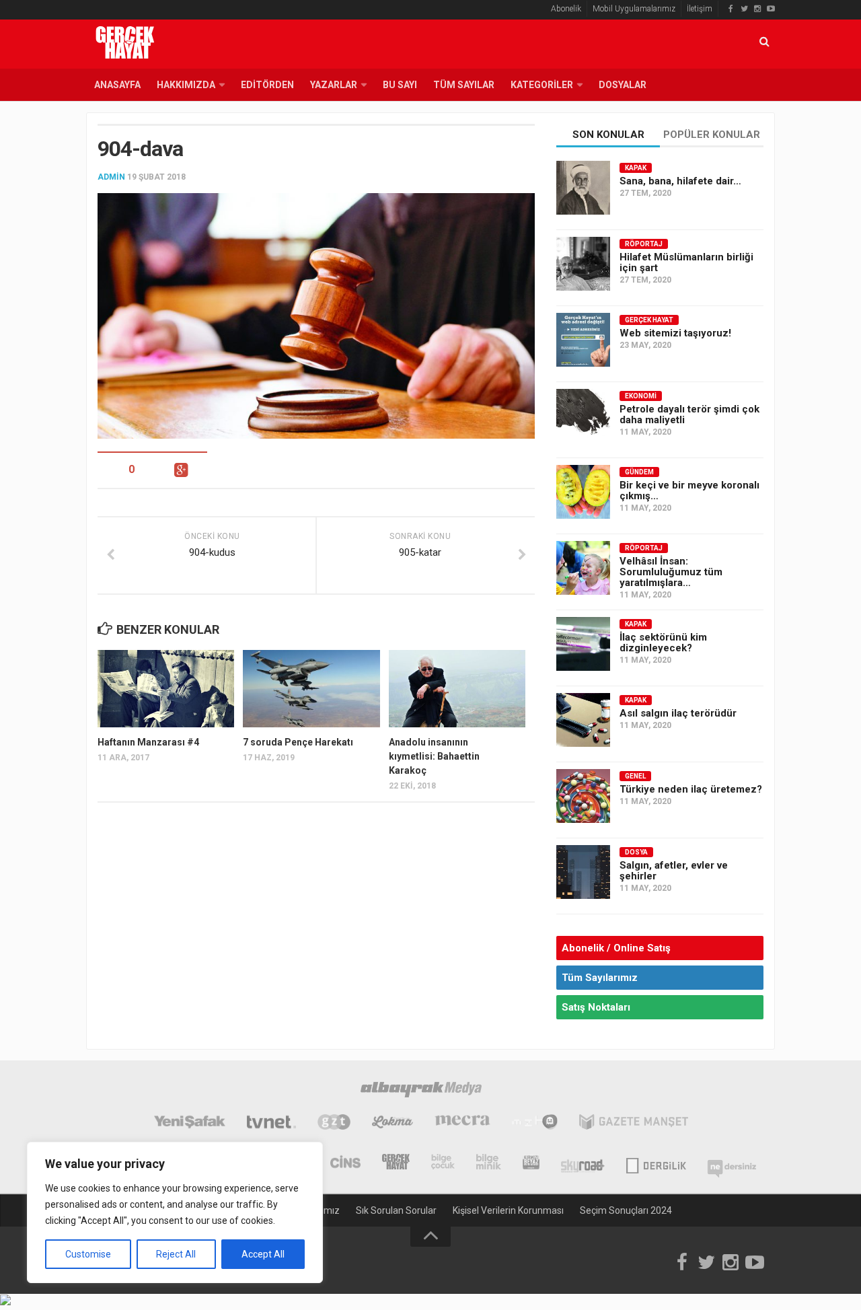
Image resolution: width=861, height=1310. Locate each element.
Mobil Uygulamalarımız (634, 8)
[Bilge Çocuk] (443, 1163)
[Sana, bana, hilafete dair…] (583, 188)
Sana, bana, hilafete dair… (680, 181)
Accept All (263, 1254)
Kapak (635, 168)
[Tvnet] (271, 1123)
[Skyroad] (583, 1163)
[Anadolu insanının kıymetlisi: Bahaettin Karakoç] (457, 688)
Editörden (267, 84)
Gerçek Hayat (649, 320)
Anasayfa (117, 84)
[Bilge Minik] (488, 1163)
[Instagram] (757, 8)
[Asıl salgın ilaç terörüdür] (583, 720)
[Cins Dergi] (345, 1163)
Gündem (639, 472)
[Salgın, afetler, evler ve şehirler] (583, 872)
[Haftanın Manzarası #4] (166, 688)
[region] (175, 1212)
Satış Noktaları (596, 1007)
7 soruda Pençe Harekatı (298, 742)
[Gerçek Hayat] (396, 1163)
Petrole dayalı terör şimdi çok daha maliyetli (689, 414)
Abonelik (566, 8)
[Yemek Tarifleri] (392, 1123)
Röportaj (644, 244)
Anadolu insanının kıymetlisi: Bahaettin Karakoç (434, 756)
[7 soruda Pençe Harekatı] (311, 688)
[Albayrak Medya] (421, 1091)
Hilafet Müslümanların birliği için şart (686, 262)
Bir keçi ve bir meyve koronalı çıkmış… (689, 490)
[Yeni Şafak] (189, 1123)
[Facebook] (730, 8)
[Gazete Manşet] (633, 1123)
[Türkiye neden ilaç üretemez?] (583, 796)
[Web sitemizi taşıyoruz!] (583, 340)
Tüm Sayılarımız (600, 978)
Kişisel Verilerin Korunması (508, 1210)
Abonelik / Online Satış (616, 948)
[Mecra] (463, 1123)
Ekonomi (641, 396)
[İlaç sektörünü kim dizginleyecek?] (583, 644)
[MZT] (534, 1123)
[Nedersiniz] (732, 1163)
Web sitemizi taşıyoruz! (675, 333)
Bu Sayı (400, 84)
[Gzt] (333, 1123)
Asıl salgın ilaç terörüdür (678, 713)
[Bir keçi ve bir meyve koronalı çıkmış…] (583, 492)
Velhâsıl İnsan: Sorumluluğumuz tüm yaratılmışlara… (671, 572)
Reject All (176, 1254)
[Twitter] (744, 8)
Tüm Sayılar (463, 84)
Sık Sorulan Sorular (396, 1210)
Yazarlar (333, 84)
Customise (88, 1254)
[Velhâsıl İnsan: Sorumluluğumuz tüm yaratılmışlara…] (583, 568)
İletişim (699, 8)
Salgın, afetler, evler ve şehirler (674, 870)
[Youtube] (771, 8)
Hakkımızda (186, 84)
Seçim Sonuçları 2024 (626, 1210)
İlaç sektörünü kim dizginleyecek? (663, 642)
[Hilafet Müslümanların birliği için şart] (583, 264)
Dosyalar (622, 84)
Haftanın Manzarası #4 (148, 742)
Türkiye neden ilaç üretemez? (691, 789)
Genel (635, 776)
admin (111, 177)
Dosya (636, 852)
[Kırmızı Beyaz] (531, 1163)
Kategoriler (542, 84)
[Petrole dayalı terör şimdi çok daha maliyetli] (583, 416)
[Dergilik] (656, 1163)
